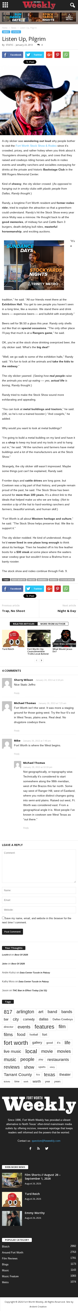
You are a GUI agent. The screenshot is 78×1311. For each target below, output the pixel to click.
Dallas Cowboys (63, 1019)
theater (65, 1074)
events (24, 1026)
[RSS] (39, 1148)
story (52, 1067)
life (67, 1042)
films (8, 1034)
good (49, 1042)
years (57, 1081)
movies (64, 1051)
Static (16, 32)
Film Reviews (10, 1258)
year (47, 1081)
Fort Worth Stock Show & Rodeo (36, 145)
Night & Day (67, 611)
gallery (37, 1042)
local (31, 1051)
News (6, 32)
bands (66, 1011)
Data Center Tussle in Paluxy (35, 972)
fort (44, 1034)
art (40, 1011)
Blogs (5, 1264)
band (52, 1011)
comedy (29, 1019)
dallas (43, 1019)
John (4, 963)
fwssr (31, 579)
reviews (12, 1067)
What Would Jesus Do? (62, 650)
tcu (38, 1074)
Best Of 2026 (21, 955)
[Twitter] (47, 1148)
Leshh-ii (6, 955)
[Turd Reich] (13, 638)
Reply (17, 693)
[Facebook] (31, 1148)
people (27, 1059)
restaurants (58, 1059)
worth (37, 1081)
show (29, 1067)
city (16, 1019)
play (41, 1059)
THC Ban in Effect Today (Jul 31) (30, 990)
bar (6, 1019)
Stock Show (66, 579)
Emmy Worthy (35, 1213)
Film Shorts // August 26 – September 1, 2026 (43, 1176)
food (21, 1034)
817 (8, 1012)
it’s (58, 1042)
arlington (25, 1011)
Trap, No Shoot (13, 611)
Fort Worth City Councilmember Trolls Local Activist (38, 651)
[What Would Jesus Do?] (64, 638)
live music (12, 1051)
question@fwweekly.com (46, 1140)
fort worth (18, 579)
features (44, 1027)
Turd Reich (8, 648)
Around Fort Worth (12, 1252)
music (10, 1059)
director (8, 1026)
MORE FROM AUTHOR (52, 623)
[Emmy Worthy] (12, 1218)
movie (47, 1051)
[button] (71, 5)
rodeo (53, 579)
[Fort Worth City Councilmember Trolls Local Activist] (39, 638)
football (34, 1034)
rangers (42, 579)
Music (5, 1270)
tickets (7, 1081)
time (16, 1081)
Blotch (5, 1246)
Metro (5, 1282)
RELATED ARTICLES (23, 623)
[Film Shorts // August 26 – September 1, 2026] (12, 1180)
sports (42, 1067)
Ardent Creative (38, 1306)
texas (49, 1074)
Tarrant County (18, 1074)
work (26, 1081)
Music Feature (10, 1276)
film (62, 1026)
